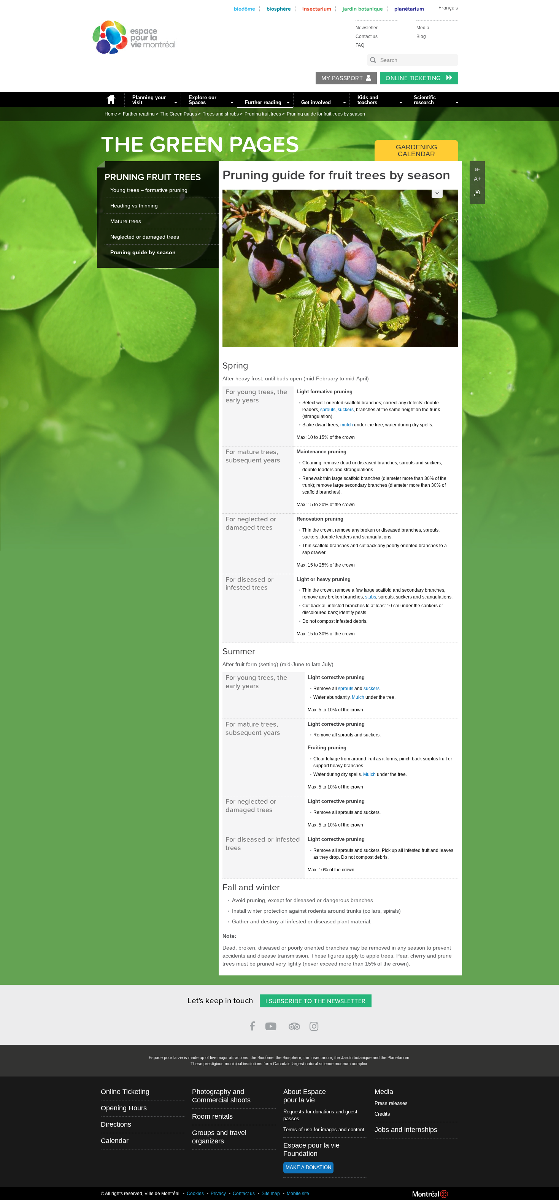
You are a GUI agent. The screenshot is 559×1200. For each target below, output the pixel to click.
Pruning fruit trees (263, 114)
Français (448, 8)
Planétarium (409, 9)
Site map (271, 1193)
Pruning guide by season (143, 252)
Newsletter (367, 27)
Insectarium (316, 9)
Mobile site (298, 1193)
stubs (370, 597)
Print (477, 193)
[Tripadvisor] (294, 1023)
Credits (382, 1114)
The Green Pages (178, 114)
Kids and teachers (367, 100)
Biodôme (244, 9)
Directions (116, 1124)
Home (110, 99)
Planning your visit (149, 100)
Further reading (263, 102)
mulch (346, 424)
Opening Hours (124, 1108)
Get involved (316, 102)
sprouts (327, 409)
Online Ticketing (414, 78)
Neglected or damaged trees (144, 237)
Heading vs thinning (134, 206)
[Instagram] (315, 1025)
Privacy (218, 1193)
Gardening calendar (416, 150)
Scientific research (425, 100)
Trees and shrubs (221, 114)
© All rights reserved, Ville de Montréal (140, 1193)
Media (422, 27)
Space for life (131, 61)
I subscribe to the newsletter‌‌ (315, 1001)
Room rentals (212, 1116)
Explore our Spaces (202, 100)
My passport (342, 78)
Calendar (115, 1141)
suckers (346, 409)
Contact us (367, 36)
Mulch (358, 697)
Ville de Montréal (430, 1194)
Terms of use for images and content (323, 1129)
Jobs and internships (406, 1130)
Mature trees (125, 221)
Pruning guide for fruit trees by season (326, 114)
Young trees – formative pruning (148, 190)
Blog (421, 36)
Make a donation (308, 1167)
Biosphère (279, 9)
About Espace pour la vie (304, 1096)
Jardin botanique (363, 9)
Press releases (391, 1103)
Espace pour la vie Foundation (311, 1149)
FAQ (360, 45)
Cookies (195, 1193)
